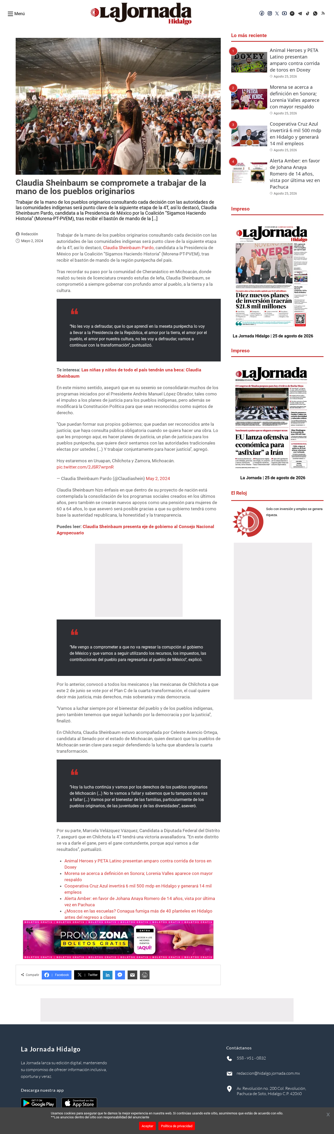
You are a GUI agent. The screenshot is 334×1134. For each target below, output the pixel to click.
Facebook (60, 975)
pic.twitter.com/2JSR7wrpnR (85, 467)
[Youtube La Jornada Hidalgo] (284, 14)
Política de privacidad (176, 1126)
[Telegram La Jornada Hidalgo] (300, 14)
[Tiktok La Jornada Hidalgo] (308, 14)
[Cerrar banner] (328, 1115)
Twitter (91, 975)
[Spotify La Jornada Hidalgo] (292, 14)
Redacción (29, 234)
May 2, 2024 (158, 478)
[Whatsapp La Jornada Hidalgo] (315, 14)
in (108, 975)
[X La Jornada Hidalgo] (277, 14)
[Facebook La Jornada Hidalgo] (262, 14)
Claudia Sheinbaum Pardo (128, 247)
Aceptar (147, 1126)
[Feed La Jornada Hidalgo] (323, 14)
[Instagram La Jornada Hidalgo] (269, 14)
